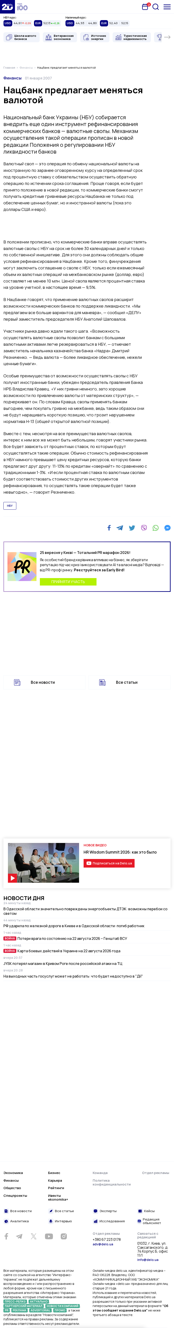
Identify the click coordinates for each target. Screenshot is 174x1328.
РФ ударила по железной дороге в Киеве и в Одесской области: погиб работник (73, 925)
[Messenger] (167, 527)
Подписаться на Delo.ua (112, 863)
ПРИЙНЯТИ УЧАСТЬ (68, 581)
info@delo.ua (147, 1259)
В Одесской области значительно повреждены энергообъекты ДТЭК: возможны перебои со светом (85, 911)
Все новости (43, 682)
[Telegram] (120, 528)
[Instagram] (63, 1236)
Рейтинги (56, 1188)
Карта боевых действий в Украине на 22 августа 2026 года (68, 950)
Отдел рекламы (155, 1172)
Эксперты (108, 1211)
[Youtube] (49, 1236)
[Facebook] (109, 527)
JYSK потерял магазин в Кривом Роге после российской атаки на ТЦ (62, 963)
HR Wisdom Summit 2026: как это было (120, 852)
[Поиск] (156, 7)
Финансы (12, 78)
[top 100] (22, 7)
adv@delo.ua (103, 1244)
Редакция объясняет (152, 1221)
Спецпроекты (15, 1195)
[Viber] (143, 527)
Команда (100, 1172)
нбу (10, 506)
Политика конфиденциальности (112, 1182)
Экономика (13, 1172)
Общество (12, 1188)
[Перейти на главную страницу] (7, 7)
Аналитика (19, 1221)
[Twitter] (132, 528)
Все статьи (127, 682)
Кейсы (149, 1211)
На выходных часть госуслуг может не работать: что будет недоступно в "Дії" (73, 976)
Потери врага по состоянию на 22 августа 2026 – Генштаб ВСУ (72, 938)
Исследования (112, 1221)
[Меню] (167, 7)
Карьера (55, 1180)
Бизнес (54, 1172)
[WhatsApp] (155, 527)
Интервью (63, 1221)
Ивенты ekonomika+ (58, 1197)
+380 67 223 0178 (107, 1240)
